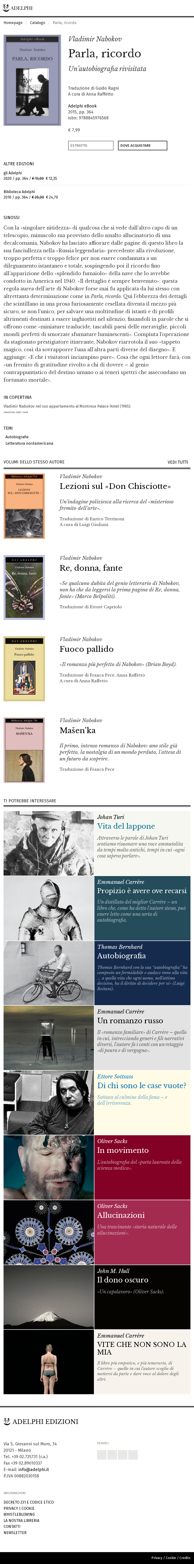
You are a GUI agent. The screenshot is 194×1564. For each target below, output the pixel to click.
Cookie (28, 1508)
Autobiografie (16, 437)
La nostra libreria (21, 1520)
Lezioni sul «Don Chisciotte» (115, 486)
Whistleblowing (19, 1514)
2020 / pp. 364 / (30, 176)
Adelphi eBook (82, 106)
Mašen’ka (78, 730)
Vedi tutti (179, 462)
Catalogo (37, 22)
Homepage (13, 22)
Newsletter (15, 1532)
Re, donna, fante (91, 568)
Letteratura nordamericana (28, 443)
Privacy (11, 1508)
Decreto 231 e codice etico (29, 1502)
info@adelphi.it (33, 1469)
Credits (185, 1558)
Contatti (12, 1526)
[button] (176, 39)
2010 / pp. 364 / (31, 195)
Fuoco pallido (87, 649)
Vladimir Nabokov (95, 39)
